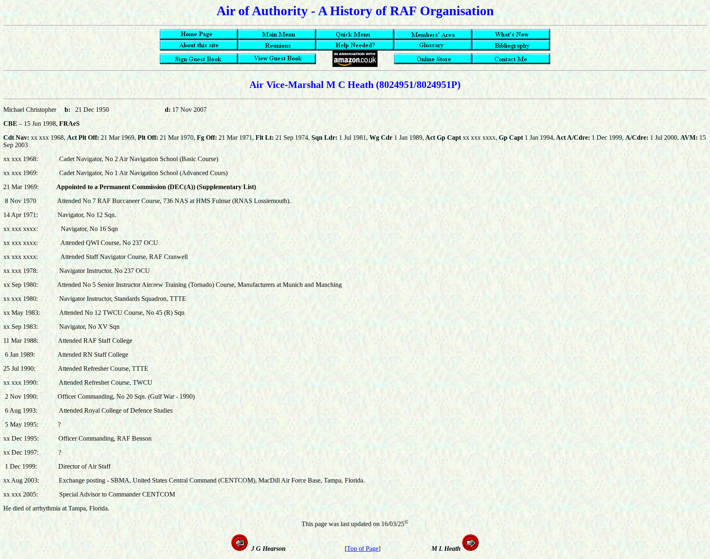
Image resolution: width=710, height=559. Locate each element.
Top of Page (362, 548)
